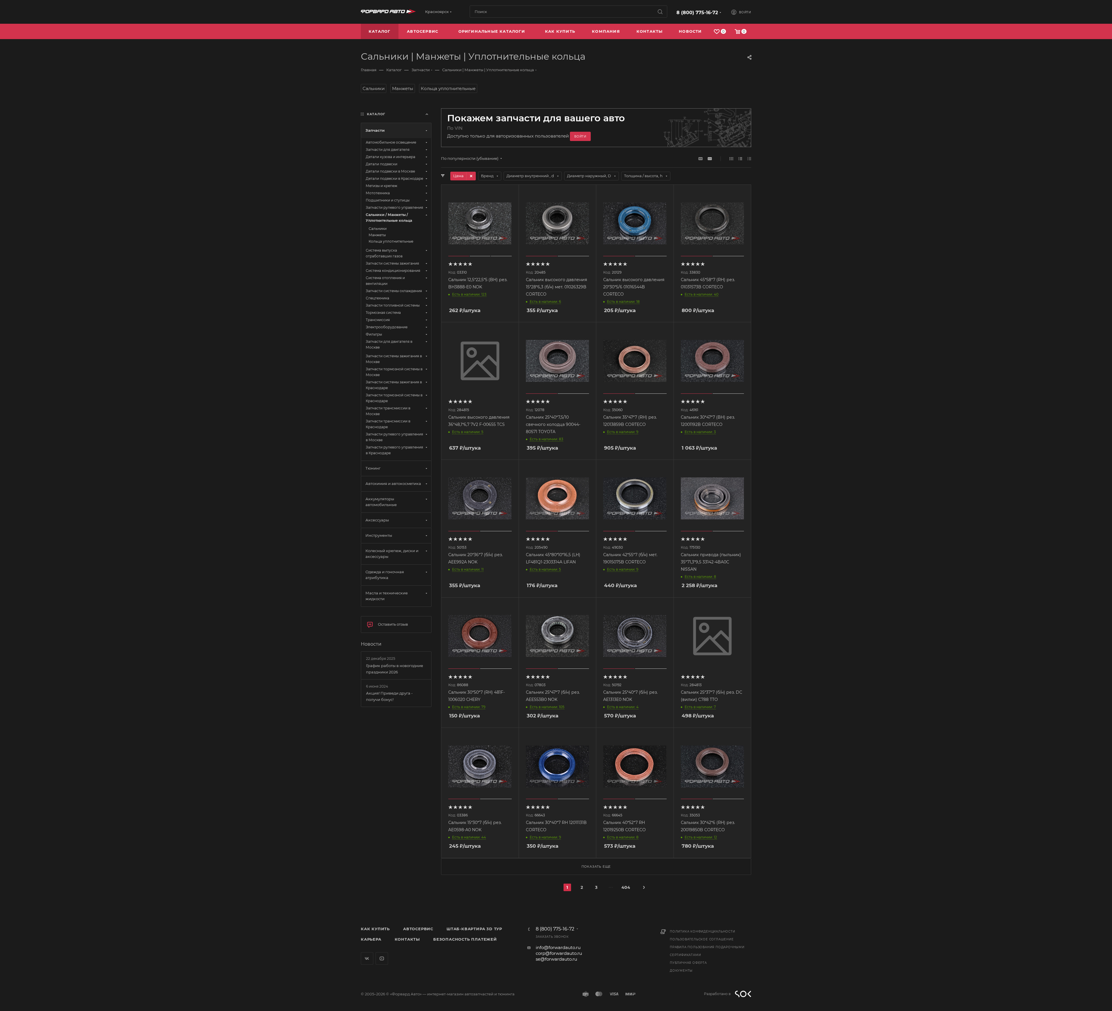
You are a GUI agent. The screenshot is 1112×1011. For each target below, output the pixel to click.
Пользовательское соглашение (702, 939)
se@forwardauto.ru (556, 959)
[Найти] (660, 12)
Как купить (375, 928)
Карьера (371, 939)
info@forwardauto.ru (558, 947)
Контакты (407, 939)
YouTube (382, 958)
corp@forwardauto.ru (559, 953)
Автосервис (418, 928)
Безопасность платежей (465, 939)
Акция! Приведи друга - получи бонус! (389, 696)
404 (625, 887)
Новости (371, 644)
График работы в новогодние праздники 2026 (394, 668)
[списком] (740, 158)
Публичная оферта (688, 963)
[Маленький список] (700, 158)
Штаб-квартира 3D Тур (474, 928)
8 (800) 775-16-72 (697, 12)
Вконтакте (367, 958)
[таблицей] (749, 158)
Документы (681, 970)
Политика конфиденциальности (702, 931)
